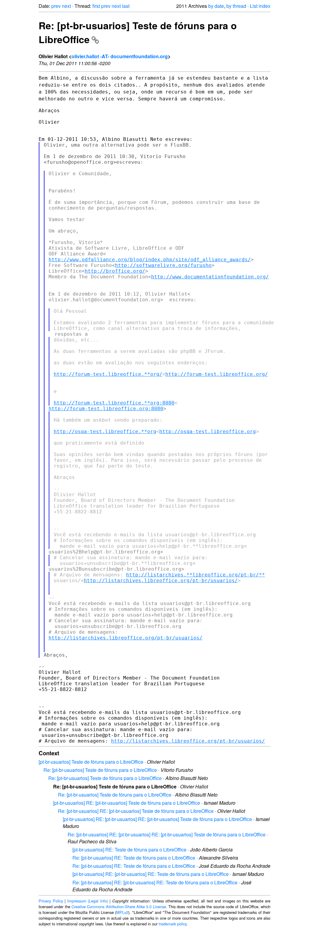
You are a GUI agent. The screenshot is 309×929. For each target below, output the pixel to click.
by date (216, 5)
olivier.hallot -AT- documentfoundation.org (120, 56)
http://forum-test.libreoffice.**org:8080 (114, 403)
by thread (236, 5)
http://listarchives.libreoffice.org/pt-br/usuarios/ (161, 580)
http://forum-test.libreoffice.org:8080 (106, 408)
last (125, 5)
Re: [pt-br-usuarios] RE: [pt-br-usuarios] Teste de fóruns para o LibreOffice (136, 810)
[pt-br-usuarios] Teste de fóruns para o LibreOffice (91, 761)
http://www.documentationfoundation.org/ (210, 277)
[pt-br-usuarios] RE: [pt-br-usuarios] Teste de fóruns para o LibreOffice (126, 802)
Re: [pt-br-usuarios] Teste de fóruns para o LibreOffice (100, 769)
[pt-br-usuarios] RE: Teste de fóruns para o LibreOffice (129, 849)
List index (260, 5)
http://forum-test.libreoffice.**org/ (108, 374)
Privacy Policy (51, 901)
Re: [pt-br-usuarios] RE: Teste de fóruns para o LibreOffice (133, 857)
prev (56, 5)
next (66, 5)
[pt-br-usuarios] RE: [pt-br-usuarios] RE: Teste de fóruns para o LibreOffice (150, 873)
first (96, 5)
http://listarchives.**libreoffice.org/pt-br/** (195, 575)
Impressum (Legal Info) (87, 901)
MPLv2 (122, 912)
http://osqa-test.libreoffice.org (207, 431)
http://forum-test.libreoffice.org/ (216, 374)
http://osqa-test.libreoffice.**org (105, 431)
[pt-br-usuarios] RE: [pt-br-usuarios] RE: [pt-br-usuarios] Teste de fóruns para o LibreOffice (157, 819)
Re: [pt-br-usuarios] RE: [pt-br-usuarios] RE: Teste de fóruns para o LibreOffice (154, 882)
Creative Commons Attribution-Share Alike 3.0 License (119, 906)
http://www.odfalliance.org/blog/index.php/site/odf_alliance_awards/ (150, 259)
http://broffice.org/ (115, 271)
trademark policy (172, 924)
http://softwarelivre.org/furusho (163, 265)
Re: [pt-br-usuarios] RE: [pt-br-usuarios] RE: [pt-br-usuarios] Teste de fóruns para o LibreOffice (167, 834)
